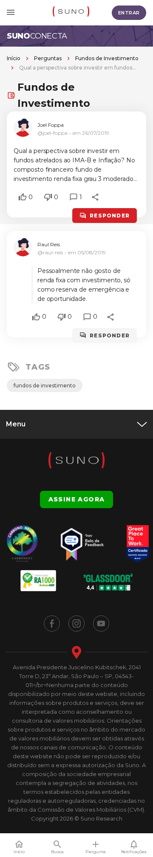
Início (13, 58)
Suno (37, 36)
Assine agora (76, 499)
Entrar (129, 13)
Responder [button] (110, 215)
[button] (22, 197)
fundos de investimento (45, 385)
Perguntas (48, 58)
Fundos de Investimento (107, 58)
